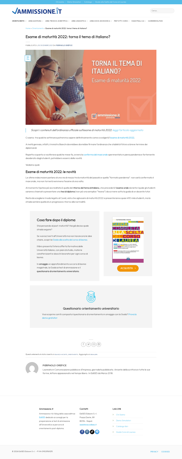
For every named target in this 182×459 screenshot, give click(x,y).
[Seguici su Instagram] (87, 432)
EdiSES (42, 417)
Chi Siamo (120, 415)
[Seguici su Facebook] (82, 432)
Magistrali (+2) (138, 21)
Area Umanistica (79, 21)
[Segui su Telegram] (97, 432)
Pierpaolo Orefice (64, 45)
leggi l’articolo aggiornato (128, 130)
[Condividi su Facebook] (83, 344)
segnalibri (93, 354)
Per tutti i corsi (121, 21)
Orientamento (18, 21)
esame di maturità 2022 (122, 138)
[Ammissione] (37, 10)
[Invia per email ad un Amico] (93, 344)
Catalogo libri (122, 426)
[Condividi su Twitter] (88, 344)
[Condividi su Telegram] (98, 344)
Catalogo (88, 2)
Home (28, 28)
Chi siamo (60, 2)
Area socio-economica (100, 21)
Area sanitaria (34, 21)
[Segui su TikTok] (92, 432)
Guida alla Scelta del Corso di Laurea (110, 2)
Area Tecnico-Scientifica (56, 21)
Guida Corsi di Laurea (125, 432)
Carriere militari (155, 21)
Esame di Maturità (61, 354)
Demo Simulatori (74, 2)
